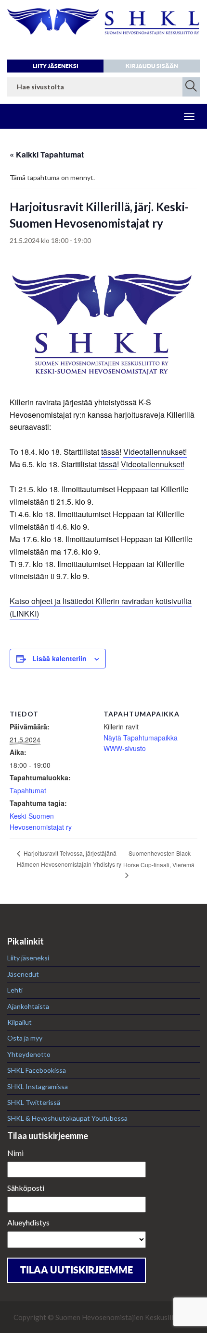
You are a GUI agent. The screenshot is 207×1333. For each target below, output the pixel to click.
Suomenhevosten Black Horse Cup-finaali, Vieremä (158, 859)
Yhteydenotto (29, 1054)
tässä (110, 451)
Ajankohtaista (28, 1006)
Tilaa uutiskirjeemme (76, 1269)
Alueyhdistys (28, 1222)
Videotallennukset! (155, 451)
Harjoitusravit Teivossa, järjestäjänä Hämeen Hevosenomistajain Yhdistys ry (69, 858)
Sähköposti (25, 1187)
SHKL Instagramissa (37, 1086)
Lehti (15, 990)
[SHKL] (103, 27)
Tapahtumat (28, 790)
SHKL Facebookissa (36, 1070)
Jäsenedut (23, 974)
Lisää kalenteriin (59, 658)
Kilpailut (19, 1022)
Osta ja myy (24, 1038)
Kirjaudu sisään (152, 66)
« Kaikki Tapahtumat (47, 154)
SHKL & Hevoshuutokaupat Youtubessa (67, 1118)
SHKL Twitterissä (33, 1102)
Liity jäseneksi (55, 66)
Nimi (15, 1152)
